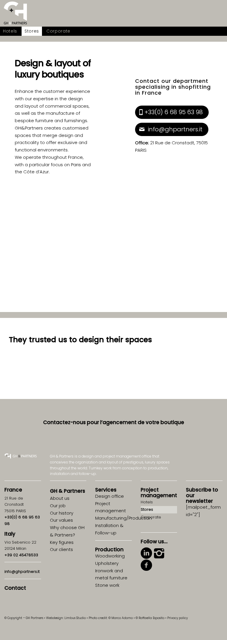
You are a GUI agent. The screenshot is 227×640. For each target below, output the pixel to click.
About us (59, 498)
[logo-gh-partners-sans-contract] (15, 13)
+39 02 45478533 (21, 555)
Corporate (151, 517)
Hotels (147, 502)
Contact (15, 587)
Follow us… (154, 541)
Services (105, 489)
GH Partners (67, 490)
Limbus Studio (75, 618)
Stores (147, 509)
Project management (159, 492)
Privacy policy (177, 618)
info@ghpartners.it (22, 571)
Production (109, 549)
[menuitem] (10, 31)
